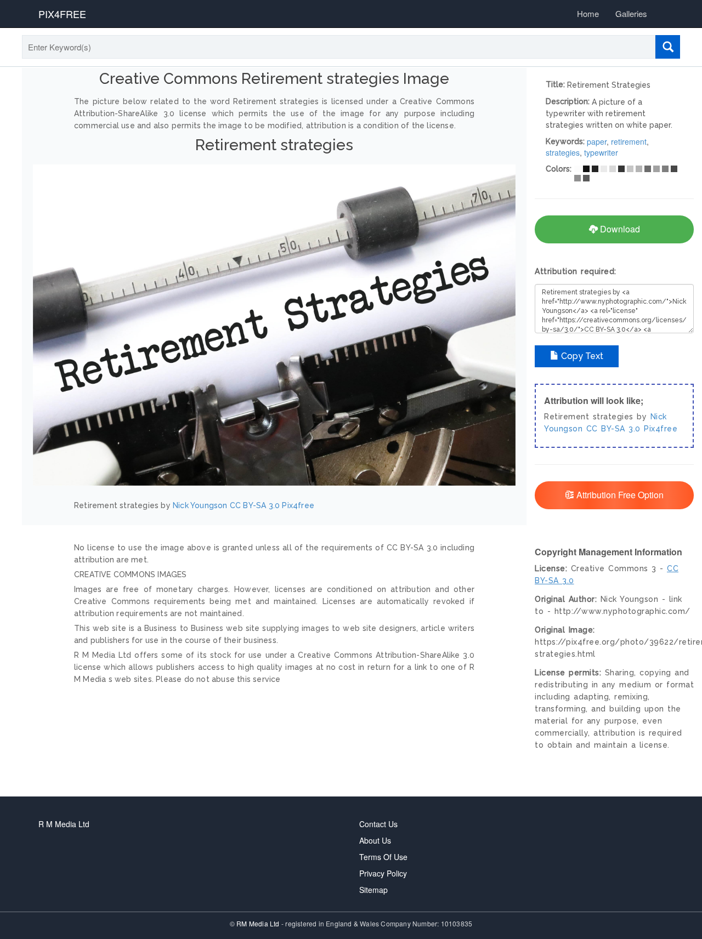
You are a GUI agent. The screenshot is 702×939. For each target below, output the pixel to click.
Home (588, 13)
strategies (563, 152)
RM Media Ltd (258, 923)
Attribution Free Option (619, 494)
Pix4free (298, 505)
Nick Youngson (200, 505)
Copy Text (581, 356)
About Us (375, 840)
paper (597, 141)
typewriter (601, 152)
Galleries (631, 13)
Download (619, 229)
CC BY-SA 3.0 (255, 505)
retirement (629, 141)
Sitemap (373, 889)
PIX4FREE (62, 14)
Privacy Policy (383, 873)
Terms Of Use (383, 856)
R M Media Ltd (63, 823)
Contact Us (378, 823)
